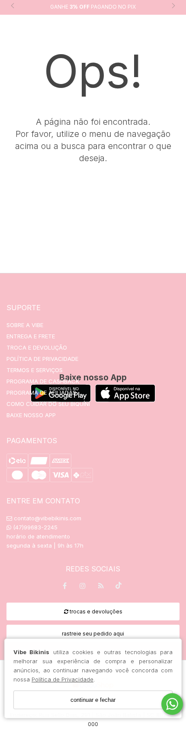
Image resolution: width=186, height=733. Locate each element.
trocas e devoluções (95, 611)
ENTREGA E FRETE (30, 336)
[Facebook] (64, 587)
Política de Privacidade (62, 679)
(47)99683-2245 (34, 527)
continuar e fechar (93, 700)
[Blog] (101, 587)
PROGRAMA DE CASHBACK (42, 381)
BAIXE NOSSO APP (31, 415)
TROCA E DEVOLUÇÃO (36, 347)
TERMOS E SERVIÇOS (34, 369)
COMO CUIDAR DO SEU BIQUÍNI (48, 403)
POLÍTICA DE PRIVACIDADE (42, 358)
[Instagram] (83, 587)
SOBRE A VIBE (24, 324)
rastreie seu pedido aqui (93, 633)
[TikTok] (119, 587)
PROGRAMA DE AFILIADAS (41, 392)
